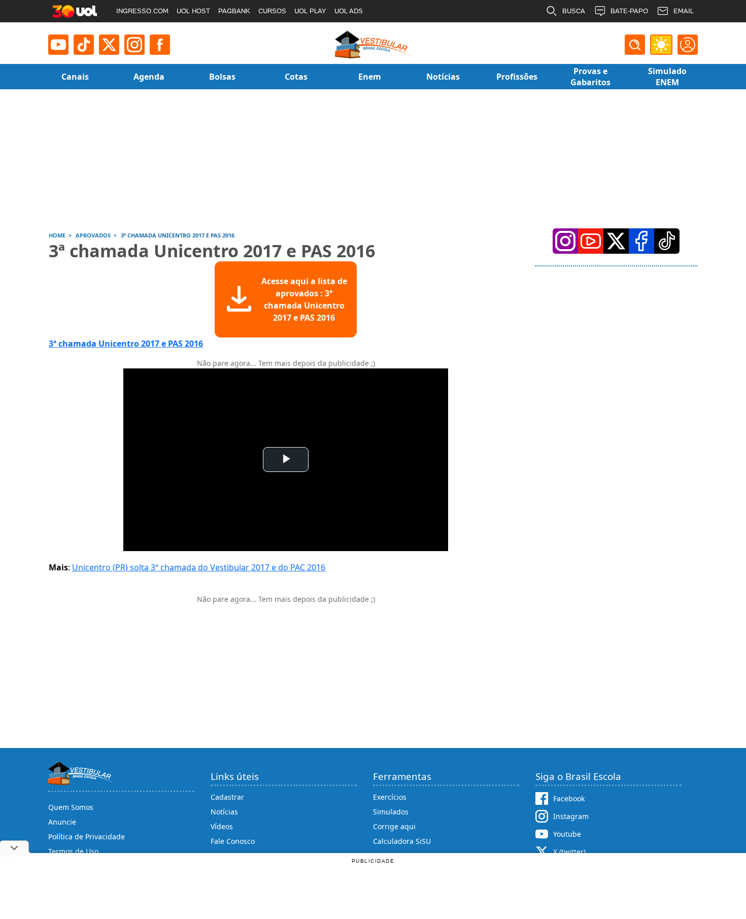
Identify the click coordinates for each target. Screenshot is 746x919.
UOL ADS (348, 11)
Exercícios (389, 797)
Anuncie (62, 822)
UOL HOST (193, 11)
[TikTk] (667, 241)
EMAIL (683, 11)
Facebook (569, 798)
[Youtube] (58, 45)
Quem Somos (70, 807)
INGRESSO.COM (142, 11)
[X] (109, 45)
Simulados (391, 811)
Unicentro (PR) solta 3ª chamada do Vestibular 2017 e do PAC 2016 (198, 567)
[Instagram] (134, 45)
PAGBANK (234, 11)
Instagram (571, 816)
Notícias (224, 811)
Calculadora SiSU (402, 841)
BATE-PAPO (629, 11)
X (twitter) (569, 852)
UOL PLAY (310, 11)
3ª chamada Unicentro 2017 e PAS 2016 (126, 343)
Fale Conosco (233, 841)
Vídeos (222, 826)
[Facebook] (641, 241)
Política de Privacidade (86, 836)
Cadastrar (227, 797)
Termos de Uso (73, 851)
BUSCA (573, 11)
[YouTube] (590, 241)
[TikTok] (84, 45)
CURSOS (272, 11)
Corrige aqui (394, 826)
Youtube (567, 834)
